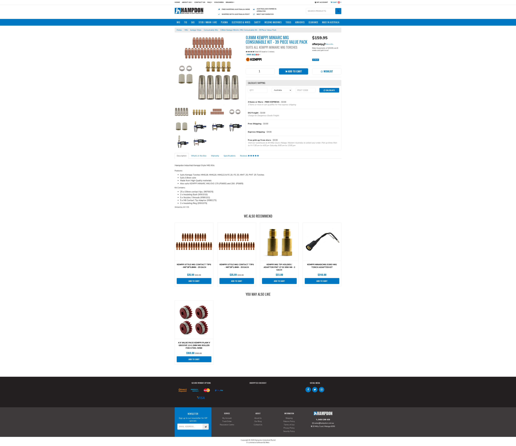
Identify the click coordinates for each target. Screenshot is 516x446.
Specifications (230, 156)
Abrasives (299, 22)
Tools (288, 22)
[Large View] (181, 112)
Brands (229, 2)
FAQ (209, 2)
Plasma (224, 22)
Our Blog (258, 421)
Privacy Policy (289, 428)
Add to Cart (294, 71)
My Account (322, 2)
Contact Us (199, 2)
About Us (186, 2)
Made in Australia (330, 22)
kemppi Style (195, 30)
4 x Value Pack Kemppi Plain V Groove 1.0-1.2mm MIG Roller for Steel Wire (194, 345)
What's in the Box (198, 156)
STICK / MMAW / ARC (208, 22)
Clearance (313, 22)
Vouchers (219, 2)
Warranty (215, 156)
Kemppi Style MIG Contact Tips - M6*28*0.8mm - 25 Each (194, 266)
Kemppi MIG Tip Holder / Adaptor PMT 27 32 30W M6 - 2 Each (279, 267)
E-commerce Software (255, 442)
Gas (193, 22)
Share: (249, 54)
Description (182, 156)
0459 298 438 (324, 419)
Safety (257, 22)
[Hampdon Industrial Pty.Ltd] (189, 10)
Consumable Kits (211, 30)
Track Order (227, 421)
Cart (335, 2)
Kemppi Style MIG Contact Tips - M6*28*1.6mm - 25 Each (237, 266)
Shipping (289, 418)
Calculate (330, 90)
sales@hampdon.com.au (324, 423)
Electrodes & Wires (241, 22)
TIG (185, 22)
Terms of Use (289, 425)
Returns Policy (289, 421)
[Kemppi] (254, 59)
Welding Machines (273, 22)
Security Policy (289, 431)
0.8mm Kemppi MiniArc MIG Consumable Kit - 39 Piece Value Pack (248, 30)
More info (329, 44)
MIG (178, 22)
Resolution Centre (227, 425)
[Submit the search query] (338, 11)
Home (177, 2)
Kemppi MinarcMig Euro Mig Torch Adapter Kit (322, 266)
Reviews (244, 156)
